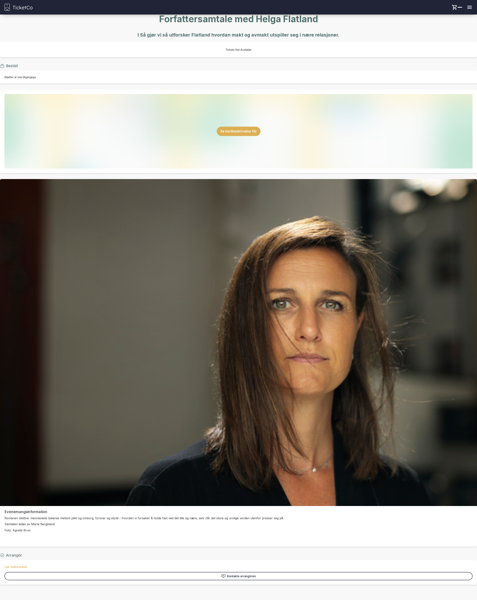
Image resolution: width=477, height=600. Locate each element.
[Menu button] (469, 7)
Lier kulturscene (15, 567)
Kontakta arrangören (241, 576)
